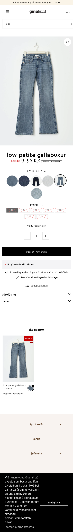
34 (24, 210)
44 (42, 216)
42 (30, 216)
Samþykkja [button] (54, 502)
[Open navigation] (14, 11)
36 (36, 210)
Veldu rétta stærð (36, 226)
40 (60, 210)
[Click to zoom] (67, 42)
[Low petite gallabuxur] (18, 359)
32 (12, 210)
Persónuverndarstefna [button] (19, 526)
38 (48, 210)
